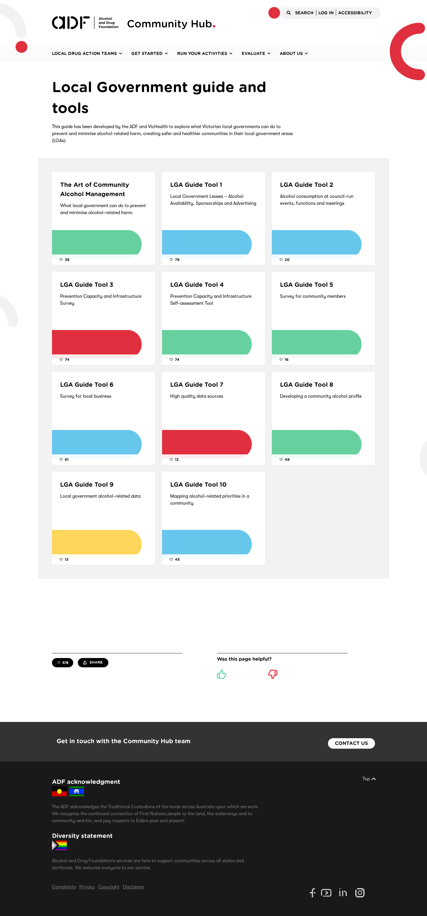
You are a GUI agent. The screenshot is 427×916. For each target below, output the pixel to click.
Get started (147, 53)
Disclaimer (133, 887)
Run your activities (202, 53)
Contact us (351, 743)
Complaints (64, 887)
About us (291, 53)
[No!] (272, 674)
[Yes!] (221, 674)
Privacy (87, 887)
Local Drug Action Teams (84, 53)
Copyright (108, 887)
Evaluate (253, 53)
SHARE (95, 662)
